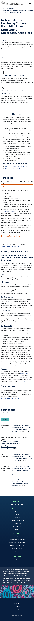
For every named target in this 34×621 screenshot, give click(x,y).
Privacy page (21, 381)
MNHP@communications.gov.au (10, 246)
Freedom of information (17, 520)
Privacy (17, 609)
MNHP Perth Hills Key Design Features (16, 166)
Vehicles (17, 551)
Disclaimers (17, 606)
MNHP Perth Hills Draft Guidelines (14, 168)
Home (2, 8)
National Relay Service (16, 545)
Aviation (17, 537)
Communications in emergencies (17, 539)
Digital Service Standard (8, 211)
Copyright (17, 603)
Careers (17, 514)
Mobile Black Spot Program (17, 542)
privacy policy (24, 373)
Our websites (17, 526)
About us (17, 512)
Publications (17, 529)
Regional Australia (17, 548)
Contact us (17, 517)
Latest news (17, 523)
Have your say (10, 8)
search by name (5, 415)
